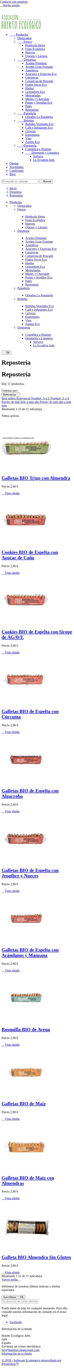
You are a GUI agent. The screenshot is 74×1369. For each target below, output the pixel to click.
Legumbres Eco (35, 91)
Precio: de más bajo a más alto (21, 402)
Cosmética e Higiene (38, 149)
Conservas (31, 77)
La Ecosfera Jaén (43, 160)
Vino (28, 138)
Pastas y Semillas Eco (38, 102)
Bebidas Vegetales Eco (39, 124)
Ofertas (14, 163)
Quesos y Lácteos (36, 56)
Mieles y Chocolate (37, 99)
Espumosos (32, 134)
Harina (29, 88)
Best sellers (9, 398)
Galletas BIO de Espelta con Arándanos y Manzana (30, 952)
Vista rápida (11, 493)
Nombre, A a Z (41, 398)
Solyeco (38, 156)
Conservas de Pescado (39, 81)
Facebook (15, 1322)
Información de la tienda (17, 1353)
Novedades (16, 167)
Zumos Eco (32, 142)
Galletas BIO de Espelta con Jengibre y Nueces (30, 873)
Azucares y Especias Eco (41, 74)
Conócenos (16, 170)
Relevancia (11, 394)
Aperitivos (31, 70)
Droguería (26, 145)
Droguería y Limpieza (42, 152)
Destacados (24, 38)
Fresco (24, 41)
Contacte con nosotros (14, 1)
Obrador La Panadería (39, 117)
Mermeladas (32, 95)
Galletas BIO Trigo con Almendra (36, 478)
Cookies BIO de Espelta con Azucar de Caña (30, 555)
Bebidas (25, 120)
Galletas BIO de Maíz (24, 1103)
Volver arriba (11, 1279)
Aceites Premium (36, 63)
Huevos (30, 52)
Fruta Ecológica (35, 49)
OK (6, 352)
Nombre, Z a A (60, 398)
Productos (18, 34)
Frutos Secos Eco (36, 84)
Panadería (26, 113)
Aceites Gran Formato (39, 66)
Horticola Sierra (35, 45)
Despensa (26, 59)
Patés (28, 106)
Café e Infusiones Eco (39, 127)
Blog (12, 174)
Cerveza (30, 131)
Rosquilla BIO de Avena (26, 1029)
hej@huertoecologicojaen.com (20, 1350)
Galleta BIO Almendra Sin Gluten (36, 1257)
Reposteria (31, 109)
